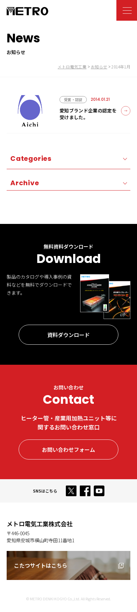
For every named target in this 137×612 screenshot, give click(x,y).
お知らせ (99, 66)
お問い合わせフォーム (68, 449)
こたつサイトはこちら (40, 565)
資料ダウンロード (68, 335)
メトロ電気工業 (72, 66)
